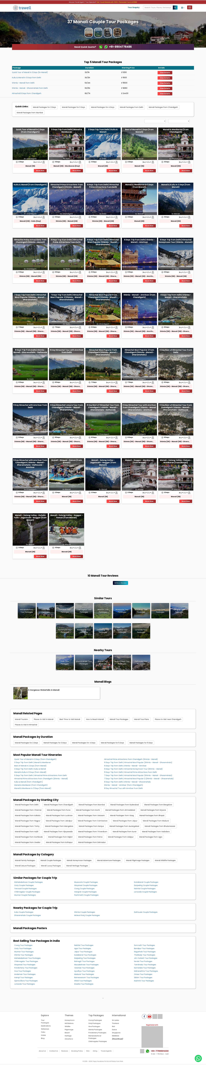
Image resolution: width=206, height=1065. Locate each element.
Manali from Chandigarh (118, 32)
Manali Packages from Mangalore (59, 826)
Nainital (122, 631)
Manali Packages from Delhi (131, 107)
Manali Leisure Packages (25, 866)
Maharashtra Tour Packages (146, 971)
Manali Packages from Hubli (26, 831)
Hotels (43, 1035)
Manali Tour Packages (119, 719)
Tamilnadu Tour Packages (145, 964)
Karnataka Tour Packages (145, 968)
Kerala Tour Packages (143, 961)
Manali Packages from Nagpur (27, 821)
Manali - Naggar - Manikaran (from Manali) (139, 461)
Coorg (160, 610)
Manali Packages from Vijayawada (58, 831)
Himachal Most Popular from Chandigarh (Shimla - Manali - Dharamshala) (103, 297)
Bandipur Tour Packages (144, 948)
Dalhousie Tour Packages (141, 662)
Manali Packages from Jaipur (125, 821)
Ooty (45, 610)
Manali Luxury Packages (51, 866)
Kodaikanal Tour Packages (85, 955)
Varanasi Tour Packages (84, 968)
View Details (165, 73)
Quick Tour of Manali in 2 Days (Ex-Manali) (30, 72)
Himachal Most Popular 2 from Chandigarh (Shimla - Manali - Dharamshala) (139, 352)
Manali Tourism (21, 719)
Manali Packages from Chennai (28, 810)
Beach (67, 1033)
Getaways (45, 1029)
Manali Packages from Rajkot (60, 837)
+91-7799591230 (160, 1050)
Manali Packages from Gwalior (27, 842)
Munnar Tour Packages (24, 951)
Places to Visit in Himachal (26, 725)
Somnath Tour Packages (144, 945)
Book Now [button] (40, 171)
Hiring (95, 1051)
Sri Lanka (115, 1020)
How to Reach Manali (95, 719)
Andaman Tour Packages (25, 974)
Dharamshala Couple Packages (27, 915)
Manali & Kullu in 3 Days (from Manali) (175, 185)
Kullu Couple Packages (23, 912)
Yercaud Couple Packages (25, 888)
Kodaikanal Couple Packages (146, 882)
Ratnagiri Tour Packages (84, 961)
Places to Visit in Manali (44, 719)
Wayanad (141, 610)
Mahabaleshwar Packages (94, 1037)
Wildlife (67, 1026)
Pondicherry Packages (97, 1033)
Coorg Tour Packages (23, 945)
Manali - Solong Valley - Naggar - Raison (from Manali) (66, 516)
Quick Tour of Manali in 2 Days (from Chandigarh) (30, 130)
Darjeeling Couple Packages (146, 885)
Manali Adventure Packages (109, 860)
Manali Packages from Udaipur (121, 837)
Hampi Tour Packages (23, 977)
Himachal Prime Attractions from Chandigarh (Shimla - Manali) (67, 185)
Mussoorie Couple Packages (86, 882)
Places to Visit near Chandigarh (168, 719)
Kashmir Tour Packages (144, 981)
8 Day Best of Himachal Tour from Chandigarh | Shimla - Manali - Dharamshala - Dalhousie (103, 407)
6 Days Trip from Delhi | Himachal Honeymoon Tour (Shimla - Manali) (176, 240)
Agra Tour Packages (82, 948)
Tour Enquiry (133, 7)
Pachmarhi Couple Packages (86, 895)
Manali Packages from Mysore (153, 810)
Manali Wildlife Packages (165, 860)
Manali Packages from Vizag (122, 815)
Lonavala (141, 631)
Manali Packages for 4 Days (102, 107)
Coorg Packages (95, 1020)
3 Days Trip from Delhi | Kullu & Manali (103, 130)
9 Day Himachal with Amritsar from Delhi (30, 406)
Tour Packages (45, 1021)
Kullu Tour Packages (65, 662)
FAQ (87, 1051)
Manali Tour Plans (141, 719)
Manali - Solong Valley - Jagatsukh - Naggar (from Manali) (103, 462)
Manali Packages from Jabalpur (59, 821)
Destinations (46, 1026)
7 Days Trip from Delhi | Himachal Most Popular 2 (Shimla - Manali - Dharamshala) (66, 297)
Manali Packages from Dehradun (92, 842)
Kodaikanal (84, 631)
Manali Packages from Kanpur (91, 826)
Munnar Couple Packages (25, 895)
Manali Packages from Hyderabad (124, 804)
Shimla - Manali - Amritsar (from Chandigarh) (139, 296)
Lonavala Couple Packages (145, 892)
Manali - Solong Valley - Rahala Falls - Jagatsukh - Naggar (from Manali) (30, 517)
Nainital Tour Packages (83, 945)
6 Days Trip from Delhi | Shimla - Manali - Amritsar (139, 240)
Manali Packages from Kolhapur (59, 842)
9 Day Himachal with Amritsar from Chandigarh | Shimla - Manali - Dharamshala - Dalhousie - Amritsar (30, 463)
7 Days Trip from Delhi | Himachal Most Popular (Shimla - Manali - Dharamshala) (30, 297)
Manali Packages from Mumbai (30, 112)
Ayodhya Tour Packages (84, 971)
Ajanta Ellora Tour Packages (26, 981)
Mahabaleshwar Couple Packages (28, 882)
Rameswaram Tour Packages (86, 977)
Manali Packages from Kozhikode (29, 837)
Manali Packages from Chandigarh (163, 107)
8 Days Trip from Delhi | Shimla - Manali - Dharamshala (175, 296)
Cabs (43, 1032)
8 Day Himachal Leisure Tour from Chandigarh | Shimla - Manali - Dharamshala (66, 407)
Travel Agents (106, 1051)
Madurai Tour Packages (84, 974)
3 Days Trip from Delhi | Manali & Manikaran (66, 130)
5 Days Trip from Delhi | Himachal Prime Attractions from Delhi (103, 185)
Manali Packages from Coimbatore (92, 821)
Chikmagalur (84, 610)
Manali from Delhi (108, 32)
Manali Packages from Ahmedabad (120, 810)
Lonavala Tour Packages (24, 984)
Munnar (103, 610)
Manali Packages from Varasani (91, 815)
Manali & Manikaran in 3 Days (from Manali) (139, 185)
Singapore (116, 1033)
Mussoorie (122, 610)
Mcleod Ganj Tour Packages (122, 662)
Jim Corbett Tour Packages (145, 958)
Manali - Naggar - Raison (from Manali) (66, 461)
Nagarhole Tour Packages (145, 951)
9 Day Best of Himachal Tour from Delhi (176, 351)
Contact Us (53, 1051)
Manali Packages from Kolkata (27, 815)
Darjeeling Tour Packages (84, 958)
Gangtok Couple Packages (85, 892)
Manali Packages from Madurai (156, 821)
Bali (113, 1026)
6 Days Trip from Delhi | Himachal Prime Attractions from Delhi (66, 240)
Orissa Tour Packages (143, 974)
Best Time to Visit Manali (70, 719)
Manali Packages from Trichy (27, 826)
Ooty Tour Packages (22, 948)
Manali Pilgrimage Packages (137, 860)
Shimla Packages (95, 1029)
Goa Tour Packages (22, 971)
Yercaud (65, 610)
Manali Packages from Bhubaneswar (160, 826)
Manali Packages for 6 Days (141, 743)
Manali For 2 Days (89, 32)
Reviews (64, 1051)
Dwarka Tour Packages (83, 984)
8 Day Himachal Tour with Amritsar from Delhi (66, 351)
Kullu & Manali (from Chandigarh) (30, 184)
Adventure (69, 1039)
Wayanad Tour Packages (24, 964)
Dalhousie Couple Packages (145, 912)
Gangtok (179, 610)
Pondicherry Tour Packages (25, 968)
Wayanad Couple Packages (85, 885)
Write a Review (120, 583)
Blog (42, 1038)
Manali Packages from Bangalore (158, 804)
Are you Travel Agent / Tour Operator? (83, 2)
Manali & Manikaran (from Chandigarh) (175, 130)
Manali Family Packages (25, 860)
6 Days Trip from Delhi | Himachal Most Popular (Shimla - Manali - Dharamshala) (103, 242)
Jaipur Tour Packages (83, 951)
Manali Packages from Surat (124, 831)
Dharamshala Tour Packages (84, 662)
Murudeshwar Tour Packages (86, 964)
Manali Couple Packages (51, 860)
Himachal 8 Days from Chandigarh (26, 93)
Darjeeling (103, 631)
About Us (42, 1051)
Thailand (115, 1023)
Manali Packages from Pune (58, 810)
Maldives (115, 1036)
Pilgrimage (69, 1029)
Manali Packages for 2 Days (44, 107)
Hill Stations (69, 1023)
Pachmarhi (65, 631)
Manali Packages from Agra (150, 837)
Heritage (68, 1036)
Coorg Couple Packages (84, 888)
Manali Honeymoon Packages (79, 860)
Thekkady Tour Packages (144, 955)
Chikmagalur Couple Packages (27, 892)
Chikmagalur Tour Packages (26, 961)
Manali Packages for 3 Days (73, 107)
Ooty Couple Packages (24, 885)
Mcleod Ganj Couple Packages (87, 915)
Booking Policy (77, 1051)
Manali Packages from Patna (90, 837)
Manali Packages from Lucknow (59, 815)
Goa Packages (94, 1026)
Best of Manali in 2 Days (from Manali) (139, 130)
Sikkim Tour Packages (143, 977)
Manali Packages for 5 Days (112, 743)
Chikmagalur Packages (97, 1041)
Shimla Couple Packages (84, 912)
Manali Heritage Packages (77, 866)
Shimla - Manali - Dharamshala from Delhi (30, 88)
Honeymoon (70, 1020)
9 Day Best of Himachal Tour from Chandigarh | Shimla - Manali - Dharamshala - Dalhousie (176, 407)
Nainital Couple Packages (144, 888)
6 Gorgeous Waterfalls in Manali (43, 690)
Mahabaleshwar (26, 610)
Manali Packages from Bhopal (151, 815)
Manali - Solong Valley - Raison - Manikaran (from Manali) (175, 461)
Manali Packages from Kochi (88, 810)
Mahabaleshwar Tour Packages (27, 958)
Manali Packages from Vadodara (156, 831)
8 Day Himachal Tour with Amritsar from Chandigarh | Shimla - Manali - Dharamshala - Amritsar (139, 407)
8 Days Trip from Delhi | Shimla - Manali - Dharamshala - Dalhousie (30, 351)
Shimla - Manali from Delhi (23, 83)
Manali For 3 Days (98, 32)
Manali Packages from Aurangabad (124, 826)
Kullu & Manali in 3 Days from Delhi (26, 77)
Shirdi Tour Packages (83, 981)
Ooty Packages (94, 1023)
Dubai (114, 1029)
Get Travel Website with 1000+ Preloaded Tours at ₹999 (117, 2)
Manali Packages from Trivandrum (92, 831)
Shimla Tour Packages (103, 662)
